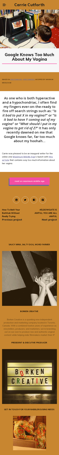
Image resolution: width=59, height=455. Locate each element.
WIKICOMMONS (16, 79)
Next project (49, 219)
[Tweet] (25, 199)
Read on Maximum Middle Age (29, 181)
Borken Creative (14, 319)
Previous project (12, 219)
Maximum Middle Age (24, 156)
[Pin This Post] (42, 199)
